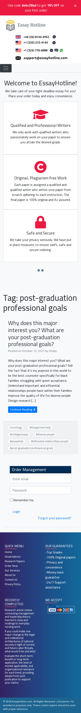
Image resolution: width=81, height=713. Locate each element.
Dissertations (12, 556)
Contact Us (11, 579)
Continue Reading (21, 409)
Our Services (12, 570)
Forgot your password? (54, 518)
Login (16, 511)
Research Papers (15, 561)
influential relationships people (51, 441)
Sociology (16, 427)
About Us (10, 574)
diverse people (46, 434)
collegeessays (20, 434)
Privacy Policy (13, 584)
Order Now (11, 565)
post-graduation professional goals (32, 448)
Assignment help (41, 427)
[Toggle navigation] (6, 68)
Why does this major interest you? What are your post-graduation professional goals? (36, 333)
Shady (53, 351)
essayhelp (17, 441)
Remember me (23, 500)
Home (8, 551)
